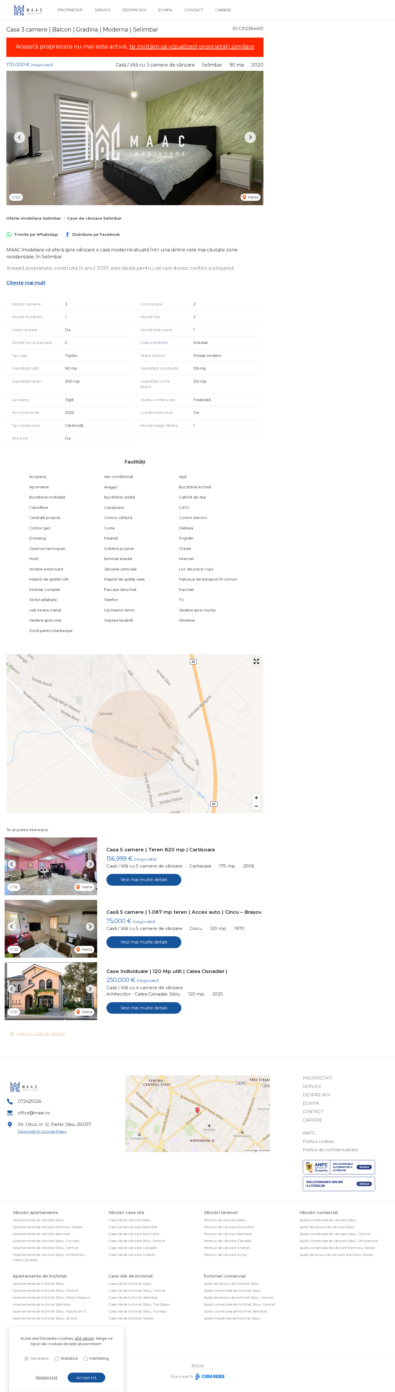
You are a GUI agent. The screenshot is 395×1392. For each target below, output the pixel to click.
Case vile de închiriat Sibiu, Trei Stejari (139, 1304)
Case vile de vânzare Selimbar (133, 1227)
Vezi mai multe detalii (144, 879)
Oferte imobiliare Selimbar (33, 218)
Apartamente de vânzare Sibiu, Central (45, 1247)
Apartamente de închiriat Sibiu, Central (45, 1290)
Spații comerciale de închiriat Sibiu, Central (239, 1304)
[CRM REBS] (209, 1376)
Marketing (99, 1358)
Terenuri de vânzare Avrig (225, 1254)
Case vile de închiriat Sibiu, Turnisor (137, 1311)
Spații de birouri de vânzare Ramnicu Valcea (336, 1254)
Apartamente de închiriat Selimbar (42, 1304)
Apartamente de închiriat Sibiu (38, 1283)
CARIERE (223, 10)
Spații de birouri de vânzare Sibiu (327, 1227)
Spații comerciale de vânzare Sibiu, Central (335, 1234)
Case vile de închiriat (130, 1276)
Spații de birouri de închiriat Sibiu (231, 1283)
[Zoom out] (256, 806)
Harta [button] (253, 197)
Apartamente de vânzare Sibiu (38, 1220)
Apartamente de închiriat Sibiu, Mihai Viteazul (51, 1297)
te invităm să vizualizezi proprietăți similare (191, 46)
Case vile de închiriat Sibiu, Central (136, 1290)
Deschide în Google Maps (42, 1131)
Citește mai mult (25, 283)
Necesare (39, 1358)
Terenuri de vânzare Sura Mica (229, 1227)
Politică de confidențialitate (330, 1149)
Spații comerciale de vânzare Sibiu (328, 1220)
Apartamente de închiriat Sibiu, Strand (45, 1318)
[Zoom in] (256, 798)
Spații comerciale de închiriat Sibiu (232, 1290)
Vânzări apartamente (35, 1212)
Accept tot (86, 1377)
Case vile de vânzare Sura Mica (133, 1234)
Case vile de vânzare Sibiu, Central (136, 1241)
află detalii (84, 1338)
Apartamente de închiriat (40, 1276)
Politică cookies (318, 1141)
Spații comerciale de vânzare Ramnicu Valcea (337, 1247)
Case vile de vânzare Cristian (132, 1254)
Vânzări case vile (126, 1212)
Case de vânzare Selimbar (94, 218)
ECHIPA (165, 10)
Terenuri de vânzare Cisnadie (227, 1241)
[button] (19, 137)
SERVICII (102, 10)
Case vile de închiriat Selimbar (133, 1297)
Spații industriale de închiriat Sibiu (232, 1318)
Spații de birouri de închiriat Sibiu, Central (238, 1297)
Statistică (69, 1358)
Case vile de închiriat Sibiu (129, 1283)
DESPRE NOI (134, 10)
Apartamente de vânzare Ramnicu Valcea (47, 1227)
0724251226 (29, 1101)
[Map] (134, 733)
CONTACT (193, 10)
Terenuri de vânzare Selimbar (228, 1234)
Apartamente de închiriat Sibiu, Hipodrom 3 (49, 1311)
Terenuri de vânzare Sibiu (225, 1220)
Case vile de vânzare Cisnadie (132, 1247)
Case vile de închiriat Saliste (130, 1318)
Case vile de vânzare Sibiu (129, 1220)
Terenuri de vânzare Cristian (227, 1247)
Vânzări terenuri (221, 1212)
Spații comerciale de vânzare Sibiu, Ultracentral (339, 1241)
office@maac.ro (34, 1112)
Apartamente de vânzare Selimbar (42, 1234)
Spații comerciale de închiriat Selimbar (235, 1311)
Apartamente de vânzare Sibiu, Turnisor (46, 1241)
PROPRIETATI (70, 10)
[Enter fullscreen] (256, 661)
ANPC (309, 1133)
